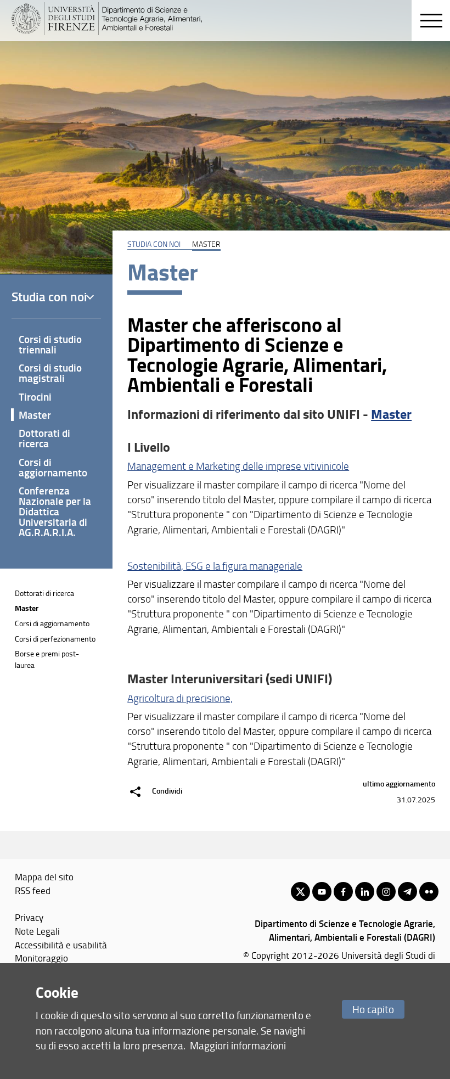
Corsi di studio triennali (50, 344)
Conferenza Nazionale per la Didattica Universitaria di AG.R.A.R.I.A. (55, 511)
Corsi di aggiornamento (53, 467)
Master (391, 413)
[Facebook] (343, 891)
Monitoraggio (41, 957)
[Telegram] (407, 891)
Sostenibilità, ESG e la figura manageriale (214, 566)
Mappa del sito (44, 876)
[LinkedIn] (364, 891)
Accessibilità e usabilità (61, 944)
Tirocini (35, 396)
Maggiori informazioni (238, 1045)
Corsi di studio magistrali (50, 372)
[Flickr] (428, 891)
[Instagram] (386, 891)
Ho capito (373, 1009)
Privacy (29, 917)
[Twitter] (300, 891)
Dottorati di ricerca (44, 438)
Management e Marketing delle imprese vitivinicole (238, 466)
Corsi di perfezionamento (55, 638)
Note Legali (37, 930)
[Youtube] (321, 891)
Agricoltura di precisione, (180, 698)
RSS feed (32, 890)
